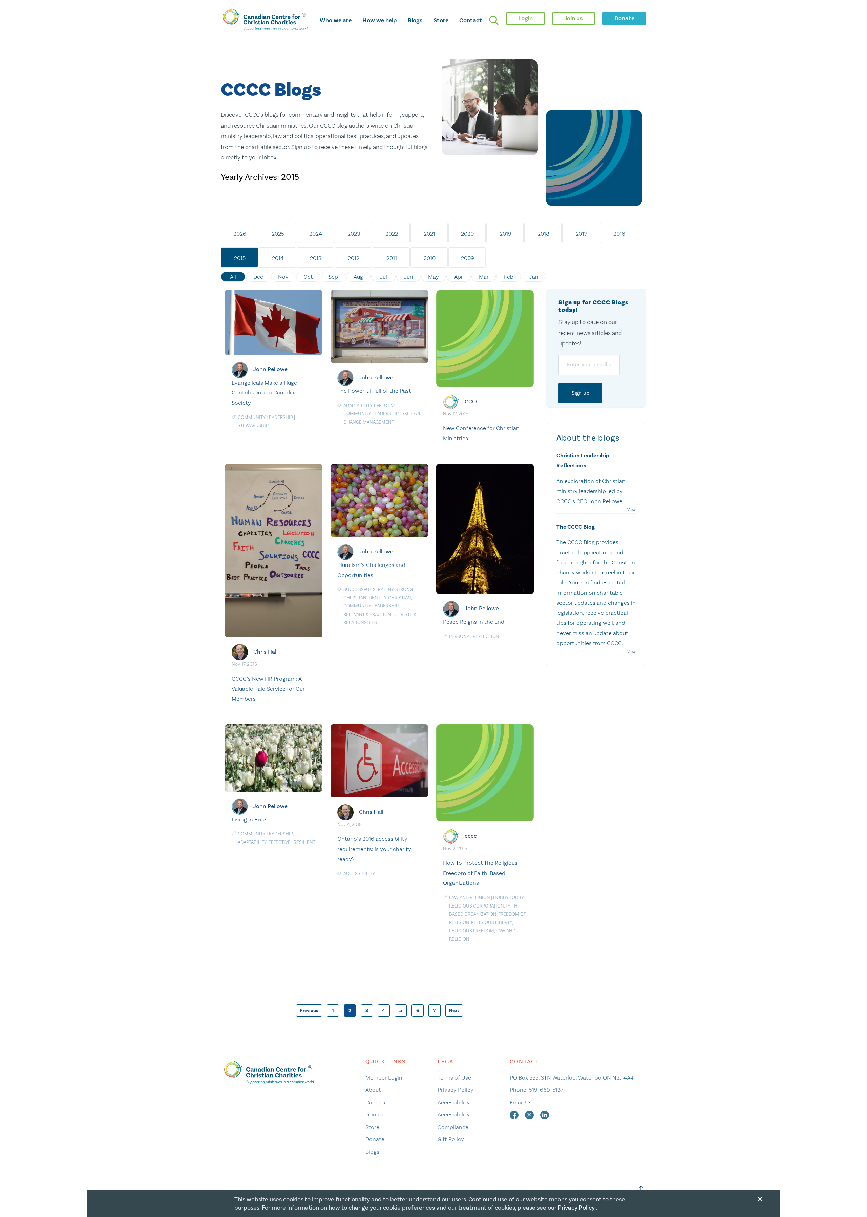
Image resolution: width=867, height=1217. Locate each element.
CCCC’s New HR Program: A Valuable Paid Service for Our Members (268, 688)
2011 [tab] (391, 258)
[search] (494, 20)
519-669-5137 (546, 1089)
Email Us (521, 1102)
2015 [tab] (240, 258)
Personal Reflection (474, 636)
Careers (375, 1102)
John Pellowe (270, 368)
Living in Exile (249, 819)
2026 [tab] (239, 233)
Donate (374, 1139)
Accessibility (359, 873)
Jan (533, 276)
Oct (308, 276)
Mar (484, 276)
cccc (471, 835)
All (233, 276)
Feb (508, 276)
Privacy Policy (455, 1089)
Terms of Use (454, 1077)
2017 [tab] (581, 233)
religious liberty (491, 922)
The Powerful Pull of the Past (374, 390)
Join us (374, 1114)
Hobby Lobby (508, 897)
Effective (385, 405)
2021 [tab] (429, 233)
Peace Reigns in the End (473, 621)
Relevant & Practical (368, 614)
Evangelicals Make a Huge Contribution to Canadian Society (265, 392)
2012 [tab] (353, 258)
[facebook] (515, 1114)
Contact (470, 20)
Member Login (383, 1077)
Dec (258, 276)
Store (441, 20)
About (373, 1089)
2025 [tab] (278, 233)
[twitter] (530, 1114)
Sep (333, 276)
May (433, 276)
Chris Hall (265, 651)
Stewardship (253, 425)
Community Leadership (265, 417)
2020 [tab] (467, 233)
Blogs (415, 20)
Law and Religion (469, 897)
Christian (399, 598)
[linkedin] (544, 1114)
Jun (408, 276)
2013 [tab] (315, 258)
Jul (383, 276)
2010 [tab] (430, 258)
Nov (283, 276)
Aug (358, 276)
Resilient (304, 842)
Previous (309, 1010)
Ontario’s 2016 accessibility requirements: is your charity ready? (374, 848)
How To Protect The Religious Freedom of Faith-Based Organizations (480, 873)
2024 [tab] (315, 233)
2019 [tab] (505, 233)
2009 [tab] (467, 258)
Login (525, 18)
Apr (458, 276)
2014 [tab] (278, 258)
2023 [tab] (353, 233)
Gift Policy (451, 1139)
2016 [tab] (619, 233)
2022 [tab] (391, 233)
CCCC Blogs (271, 90)
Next (454, 1010)
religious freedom (471, 931)
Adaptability (357, 405)
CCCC (472, 401)
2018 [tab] (543, 233)
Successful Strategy (368, 589)
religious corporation (476, 906)
